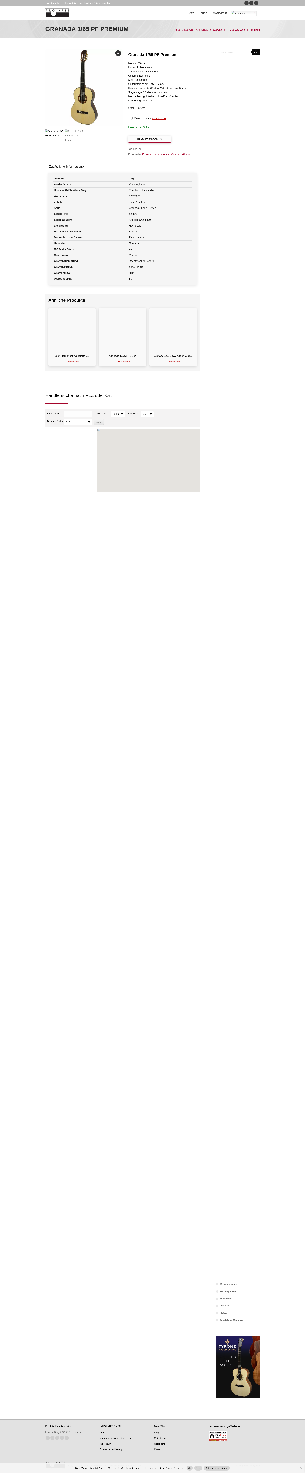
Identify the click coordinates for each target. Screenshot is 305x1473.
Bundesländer (54, 421)
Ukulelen (224, 1305)
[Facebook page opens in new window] (246, 3)
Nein (198, 1468)
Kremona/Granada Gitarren (176, 154)
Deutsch (240, 13)
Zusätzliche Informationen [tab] (67, 166)
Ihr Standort (53, 413)
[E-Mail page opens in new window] (62, 1438)
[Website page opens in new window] (67, 1438)
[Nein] (301, 1468)
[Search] (256, 52)
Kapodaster (226, 1298)
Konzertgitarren (150, 154)
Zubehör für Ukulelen (231, 1320)
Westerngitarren (228, 1284)
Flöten (223, 1313)
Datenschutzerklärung (216, 1468)
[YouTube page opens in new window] (256, 3)
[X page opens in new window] (52, 1438)
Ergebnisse (132, 413)
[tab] (93, 166)
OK (189, 1468)
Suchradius (100, 413)
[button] (118, 53)
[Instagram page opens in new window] (251, 3)
